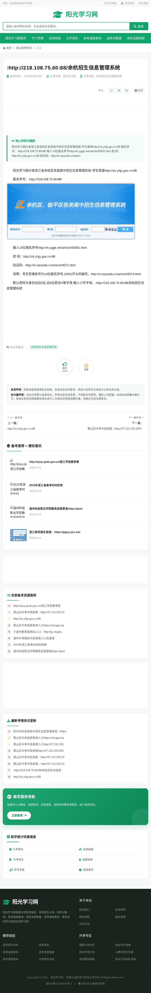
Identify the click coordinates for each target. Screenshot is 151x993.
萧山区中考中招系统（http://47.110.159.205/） (115, 428)
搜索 (140, 26)
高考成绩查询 (92, 38)
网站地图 (84, 916)
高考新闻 (55, 38)
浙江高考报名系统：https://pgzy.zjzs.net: (55, 532)
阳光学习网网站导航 (93, 983)
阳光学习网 (82, 14)
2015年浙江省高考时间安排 (46, 485)
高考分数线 (114, 38)
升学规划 (129, 3)
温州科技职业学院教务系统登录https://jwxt (55, 508)
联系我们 (84, 909)
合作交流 (84, 923)
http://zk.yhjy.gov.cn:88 (21, 428)
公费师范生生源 (124, 952)
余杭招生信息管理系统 (44, 347)
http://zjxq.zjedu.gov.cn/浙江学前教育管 (54, 461)
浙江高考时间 (24, 47)
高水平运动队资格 (125, 959)
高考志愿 (143, 3)
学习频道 (111, 3)
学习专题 (37, 38)
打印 (140, 90)
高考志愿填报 (136, 38)
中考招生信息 (46, 959)
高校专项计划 (87, 952)
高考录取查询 (10, 959)
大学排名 (72, 38)
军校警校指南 (87, 959)
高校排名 (44, 944)
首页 (9, 47)
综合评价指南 (123, 944)
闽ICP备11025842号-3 (59, 983)
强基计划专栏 (87, 944)
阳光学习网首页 (16, 38)
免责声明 (120, 909)
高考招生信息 (10, 944)
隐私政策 (120, 916)
